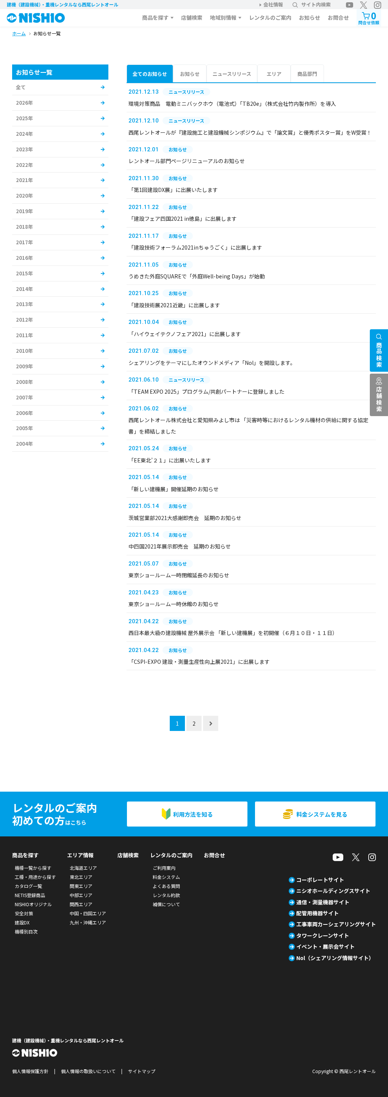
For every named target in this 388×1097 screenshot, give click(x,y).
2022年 (24, 164)
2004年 (24, 443)
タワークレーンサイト (322, 935)
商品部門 (307, 73)
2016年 (24, 257)
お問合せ (338, 17)
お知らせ (309, 17)
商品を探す (155, 17)
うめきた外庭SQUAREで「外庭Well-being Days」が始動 (196, 276)
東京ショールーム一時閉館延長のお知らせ (178, 575)
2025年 (24, 118)
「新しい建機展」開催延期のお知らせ (173, 489)
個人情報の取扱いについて (88, 1071)
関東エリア (81, 886)
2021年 (24, 180)
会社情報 (273, 4)
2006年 (24, 412)
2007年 (24, 397)
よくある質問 (166, 886)
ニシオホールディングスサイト (333, 890)
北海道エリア (83, 867)
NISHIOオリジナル (33, 904)
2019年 (24, 211)
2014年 (24, 288)
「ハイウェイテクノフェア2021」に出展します (184, 334)
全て (21, 87)
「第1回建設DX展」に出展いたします (173, 189)
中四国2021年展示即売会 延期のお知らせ (179, 546)
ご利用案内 (164, 867)
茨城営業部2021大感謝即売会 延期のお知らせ (184, 518)
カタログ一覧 (28, 886)
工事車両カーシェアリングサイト (336, 924)
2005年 (24, 428)
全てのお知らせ (150, 73)
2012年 (24, 319)
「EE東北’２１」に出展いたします (169, 460)
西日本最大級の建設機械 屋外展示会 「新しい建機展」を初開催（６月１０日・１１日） (233, 633)
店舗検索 (191, 17)
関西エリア (81, 904)
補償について (166, 904)
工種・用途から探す (35, 877)
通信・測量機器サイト (322, 902)
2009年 (24, 366)
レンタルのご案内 (270, 17)
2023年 (24, 149)
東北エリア (81, 877)
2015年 (24, 273)
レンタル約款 (166, 895)
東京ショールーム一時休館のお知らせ (173, 604)
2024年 (24, 133)
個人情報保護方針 (30, 1071)
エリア (274, 73)
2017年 (24, 242)
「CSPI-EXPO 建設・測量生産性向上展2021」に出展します (199, 661)
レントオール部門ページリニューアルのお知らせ (186, 161)
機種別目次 (26, 931)
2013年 (24, 304)
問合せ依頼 (368, 17)
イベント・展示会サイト (325, 946)
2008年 (24, 381)
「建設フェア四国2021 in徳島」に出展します (182, 218)
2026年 (24, 102)
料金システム (166, 877)
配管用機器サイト (317, 913)
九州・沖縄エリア (88, 922)
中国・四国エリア (88, 913)
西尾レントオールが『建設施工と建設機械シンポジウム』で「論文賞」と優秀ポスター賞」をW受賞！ (250, 132)
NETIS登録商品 (30, 895)
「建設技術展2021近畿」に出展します (174, 305)
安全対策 (24, 913)
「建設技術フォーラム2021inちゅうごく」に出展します (195, 247)
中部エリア (81, 895)
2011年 (24, 335)
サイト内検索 (316, 4)
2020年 (24, 195)
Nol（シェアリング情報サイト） (335, 958)
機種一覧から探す (33, 867)
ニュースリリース (232, 73)
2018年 (24, 226)
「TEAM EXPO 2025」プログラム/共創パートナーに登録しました (206, 391)
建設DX (22, 922)
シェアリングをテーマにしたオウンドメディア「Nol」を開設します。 (212, 362)
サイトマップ (141, 1071)
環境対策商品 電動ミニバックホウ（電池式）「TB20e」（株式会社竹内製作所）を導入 (232, 103)
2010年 (24, 350)
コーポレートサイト (320, 879)
